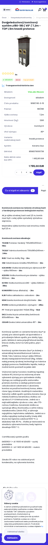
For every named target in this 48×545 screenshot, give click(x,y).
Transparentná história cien (20, 85)
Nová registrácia (40, 2)
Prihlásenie (26, 2)
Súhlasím (12, 537)
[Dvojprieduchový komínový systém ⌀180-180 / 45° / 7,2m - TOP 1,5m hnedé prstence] (24, 50)
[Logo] (24, 10)
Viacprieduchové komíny (21, 17)
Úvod (4, 17)
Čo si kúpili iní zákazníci (19, 190)
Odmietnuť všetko (15, 531)
